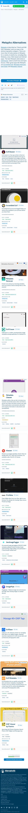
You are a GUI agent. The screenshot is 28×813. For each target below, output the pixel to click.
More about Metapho (13, 80)
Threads (20, 789)
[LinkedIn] (17, 807)
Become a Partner (5, 802)
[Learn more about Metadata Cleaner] (3, 395)
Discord (17, 788)
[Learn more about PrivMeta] (3, 495)
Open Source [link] (15, 97)
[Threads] (12, 807)
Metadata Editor (5, 174)
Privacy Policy (4, 797)
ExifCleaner (4, 61)
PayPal (21, 792)
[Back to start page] (2, 2)
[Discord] (1, 807)
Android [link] (3, 97)
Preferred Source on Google (7, 804)
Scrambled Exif (8, 64)
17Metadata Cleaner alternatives (8, 410)
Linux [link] (7, 97)
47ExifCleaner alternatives (7, 165)
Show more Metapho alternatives (14, 759)
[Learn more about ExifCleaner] (3, 152)
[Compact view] (23, 94)
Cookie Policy (4, 799)
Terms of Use (4, 796)
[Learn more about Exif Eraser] (3, 329)
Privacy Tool (4, 223)
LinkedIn (9, 791)
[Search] (24, 2)
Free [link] (10, 97)
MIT (12, 170)
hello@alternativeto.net (6, 788)
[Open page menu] (26, 2)
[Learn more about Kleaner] (3, 450)
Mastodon (11, 789)
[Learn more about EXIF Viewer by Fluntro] (3, 724)
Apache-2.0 (13, 294)
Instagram (3, 791)
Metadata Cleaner (16, 66)
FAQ (2, 794)
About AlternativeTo (5, 801)
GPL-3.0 (12, 415)
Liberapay (16, 792)
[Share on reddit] (8, 85)
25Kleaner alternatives (6, 459)
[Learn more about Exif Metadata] (3, 678)
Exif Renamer (5, 647)
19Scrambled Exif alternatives (8, 214)
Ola (10, 777)
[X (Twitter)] (4, 807)
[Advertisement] (14, 25)
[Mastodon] (6, 807)
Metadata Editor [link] (5, 99)
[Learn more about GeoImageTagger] (3, 542)
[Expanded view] (22, 94)
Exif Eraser (4, 66)
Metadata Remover (20, 64)
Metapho (4, 47)
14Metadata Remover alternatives (8, 289)
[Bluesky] (9, 807)
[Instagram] (14, 807)
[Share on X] (5, 85)
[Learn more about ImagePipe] (3, 587)
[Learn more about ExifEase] (3, 629)
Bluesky (16, 789)
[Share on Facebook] (2, 85)
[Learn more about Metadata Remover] (3, 279)
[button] (18, 152)
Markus (15, 777)
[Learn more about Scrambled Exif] (3, 205)
